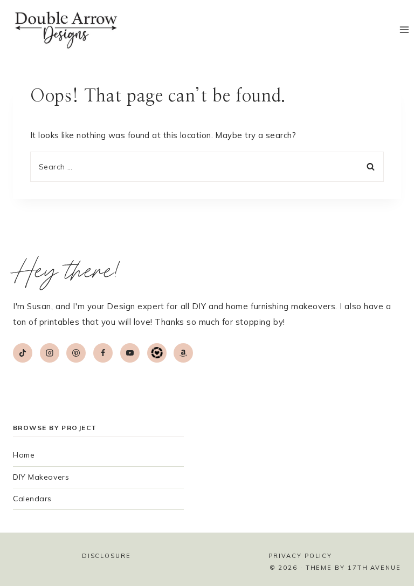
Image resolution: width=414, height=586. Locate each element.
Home (23, 455)
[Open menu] (404, 30)
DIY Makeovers (41, 477)
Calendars (32, 498)
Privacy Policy (300, 556)
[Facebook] (103, 353)
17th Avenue (374, 567)
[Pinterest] (76, 353)
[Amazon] (183, 353)
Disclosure (106, 556)
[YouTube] (130, 353)
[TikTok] (22, 353)
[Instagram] (49, 353)
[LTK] (157, 353)
